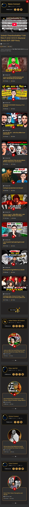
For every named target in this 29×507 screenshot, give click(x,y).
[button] (12, 360)
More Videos (13, 310)
